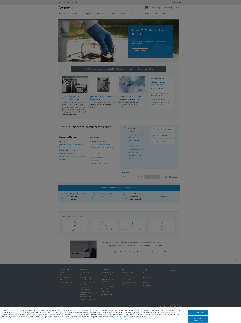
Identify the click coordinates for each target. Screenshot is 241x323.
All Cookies (198, 312)
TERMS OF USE (122, 317)
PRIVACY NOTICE (108, 317)
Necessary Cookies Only (198, 319)
